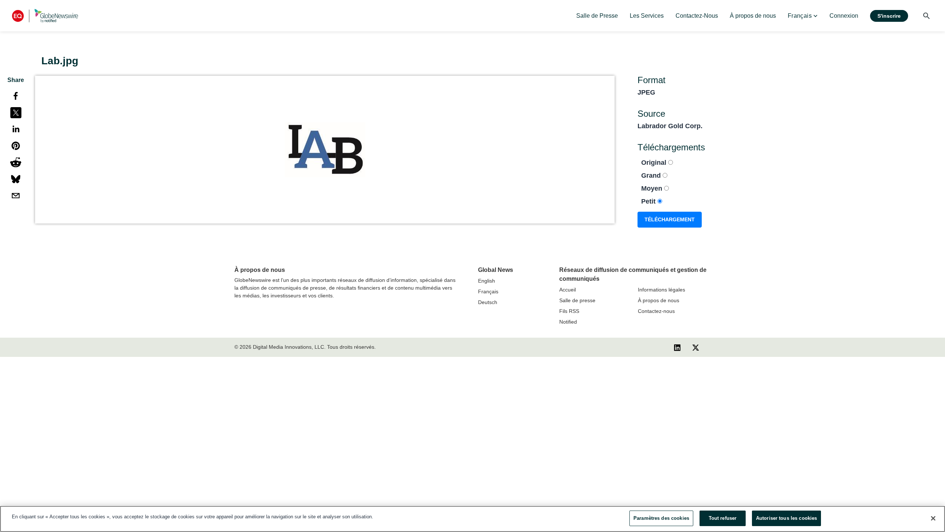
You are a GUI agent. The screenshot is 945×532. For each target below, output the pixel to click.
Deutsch (487, 302)
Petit (649, 201)
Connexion (843, 16)
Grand (652, 175)
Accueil (567, 290)
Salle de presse (577, 300)
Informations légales (661, 290)
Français (488, 291)
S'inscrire (889, 16)
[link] (597, 15)
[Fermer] (933, 518)
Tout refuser (723, 518)
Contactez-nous (656, 311)
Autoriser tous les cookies (786, 518)
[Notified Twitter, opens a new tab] (696, 347)
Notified (568, 322)
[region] (472, 519)
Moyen (652, 188)
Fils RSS (569, 311)
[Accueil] (45, 15)
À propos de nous (658, 300)
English (486, 281)
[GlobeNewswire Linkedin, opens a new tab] (677, 347)
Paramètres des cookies (661, 518)
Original (654, 162)
